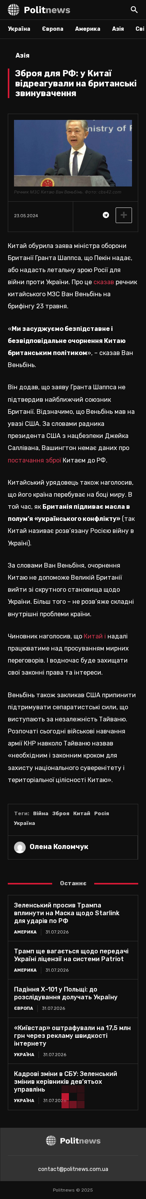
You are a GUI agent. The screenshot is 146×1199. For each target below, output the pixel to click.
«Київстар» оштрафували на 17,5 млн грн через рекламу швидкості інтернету (72, 1035)
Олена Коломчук (59, 846)
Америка (25, 932)
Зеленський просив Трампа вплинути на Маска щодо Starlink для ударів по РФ (67, 913)
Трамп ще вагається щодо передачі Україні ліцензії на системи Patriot (71, 955)
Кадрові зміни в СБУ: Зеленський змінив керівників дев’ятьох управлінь (65, 1081)
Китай (81, 813)
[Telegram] (105, 215)
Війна (40, 813)
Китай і (95, 636)
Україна (24, 823)
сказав (103, 282)
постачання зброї (34, 460)
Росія (101, 813)
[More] (124, 215)
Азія (23, 55)
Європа (23, 1008)
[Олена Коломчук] (20, 847)
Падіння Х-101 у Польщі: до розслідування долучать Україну (66, 993)
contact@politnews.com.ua (73, 1169)
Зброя (60, 813)
